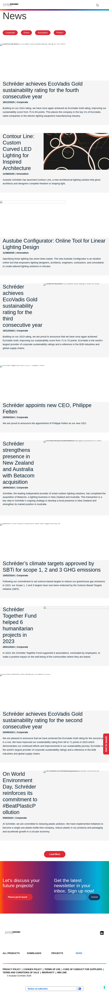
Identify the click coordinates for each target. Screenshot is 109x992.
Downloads (34, 953)
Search (97, 5)
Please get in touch (17, 897)
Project (59, 32)
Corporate (10, 32)
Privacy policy (12, 969)
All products (11, 953)
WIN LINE (62, 972)
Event (26, 32)
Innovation (43, 32)
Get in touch (106, 744)
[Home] (11, 5)
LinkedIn (101, 935)
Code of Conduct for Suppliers (82, 969)
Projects (57, 953)
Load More (54, 854)
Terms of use (52, 969)
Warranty (48, 972)
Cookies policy (32, 969)
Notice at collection (38, 988)
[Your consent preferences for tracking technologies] (104, 987)
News (79, 953)
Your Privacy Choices (63, 988)
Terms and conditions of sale (21, 972)
